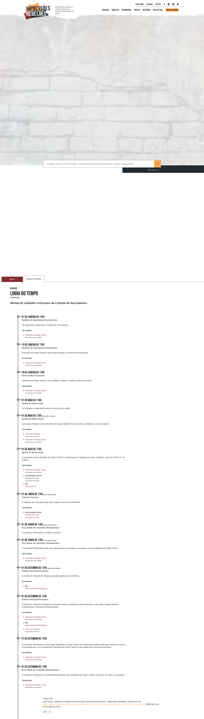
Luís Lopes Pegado (32, 434)
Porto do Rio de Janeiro (33, 375)
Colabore (149, 4)
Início (12, 279)
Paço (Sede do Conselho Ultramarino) (40, 527)
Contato (158, 4)
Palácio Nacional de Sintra (35, 571)
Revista (137, 10)
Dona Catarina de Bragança (36, 588)
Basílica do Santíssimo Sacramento (39, 320)
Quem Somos (139, 4)
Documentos (126, 10)
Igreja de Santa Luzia (32, 403)
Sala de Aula (158, 10)
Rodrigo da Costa (32, 478)
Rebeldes (115, 10)
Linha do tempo (33, 279)
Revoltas (105, 10)
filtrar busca (152, 170)
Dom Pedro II (30, 486)
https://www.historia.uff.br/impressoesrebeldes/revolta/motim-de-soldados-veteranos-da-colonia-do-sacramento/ (94, 704)
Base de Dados (172, 10)
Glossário (146, 10)
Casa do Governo (30, 497)
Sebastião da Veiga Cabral (35, 335)
